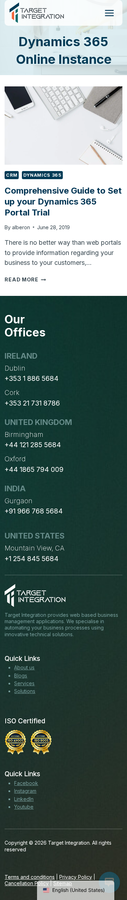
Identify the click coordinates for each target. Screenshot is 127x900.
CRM (11, 175)
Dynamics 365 (42, 175)
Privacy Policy (75, 877)
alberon (21, 227)
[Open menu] (109, 13)
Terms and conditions (30, 877)
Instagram (25, 791)
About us (24, 667)
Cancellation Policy (27, 883)
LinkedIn (24, 799)
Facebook (26, 783)
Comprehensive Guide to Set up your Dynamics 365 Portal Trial (63, 202)
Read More (25, 279)
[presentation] (63, 125)
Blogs (20, 676)
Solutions (24, 691)
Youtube (24, 807)
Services (24, 683)
